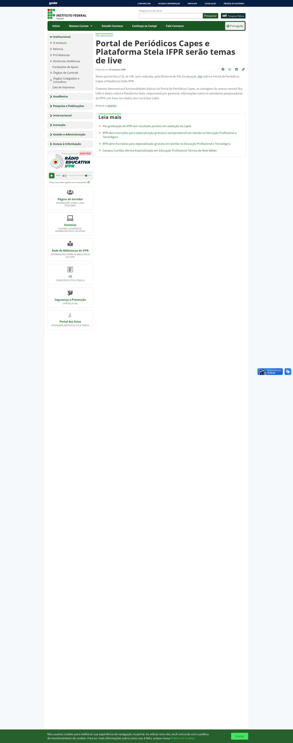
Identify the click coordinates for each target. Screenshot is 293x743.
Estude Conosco (112, 26)
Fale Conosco (175, 26)
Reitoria (58, 49)
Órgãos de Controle (65, 72)
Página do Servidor (70, 199)
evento (112, 105)
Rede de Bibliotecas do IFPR (70, 250)
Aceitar (239, 736)
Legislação (210, 3)
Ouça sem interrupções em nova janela (68, 182)
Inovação (59, 125)
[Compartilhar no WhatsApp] (230, 69)
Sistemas (70, 225)
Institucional (62, 37)
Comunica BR (144, 3)
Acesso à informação (169, 3)
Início (56, 26)
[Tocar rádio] (51, 175)
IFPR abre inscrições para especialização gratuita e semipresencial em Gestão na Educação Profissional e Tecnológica (170, 135)
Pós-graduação (104, 35)
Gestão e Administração (69, 134)
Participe (192, 3)
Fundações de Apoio (65, 67)
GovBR (53, 3)
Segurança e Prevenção (70, 300)
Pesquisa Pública (236, 16)
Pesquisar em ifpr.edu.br (150, 10)
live (200, 76)
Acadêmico (60, 96)
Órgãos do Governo (234, 3)
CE (70, 276)
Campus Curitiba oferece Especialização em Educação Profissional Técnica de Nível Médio (160, 150)
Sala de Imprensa (63, 87)
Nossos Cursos (79, 26)
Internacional (62, 115)
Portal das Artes (70, 321)
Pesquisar (210, 16)
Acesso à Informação (67, 144)
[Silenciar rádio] (64, 175)
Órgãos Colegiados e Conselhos (66, 80)
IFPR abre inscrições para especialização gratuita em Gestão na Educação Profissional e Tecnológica (166, 144)
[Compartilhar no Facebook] (223, 69)
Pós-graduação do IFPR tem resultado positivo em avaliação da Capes (147, 126)
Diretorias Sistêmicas (66, 61)
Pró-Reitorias (61, 55)
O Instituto (60, 43)
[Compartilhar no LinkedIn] (237, 69)
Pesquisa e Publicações (68, 106)
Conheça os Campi (144, 26)
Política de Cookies (183, 738)
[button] (244, 69)
